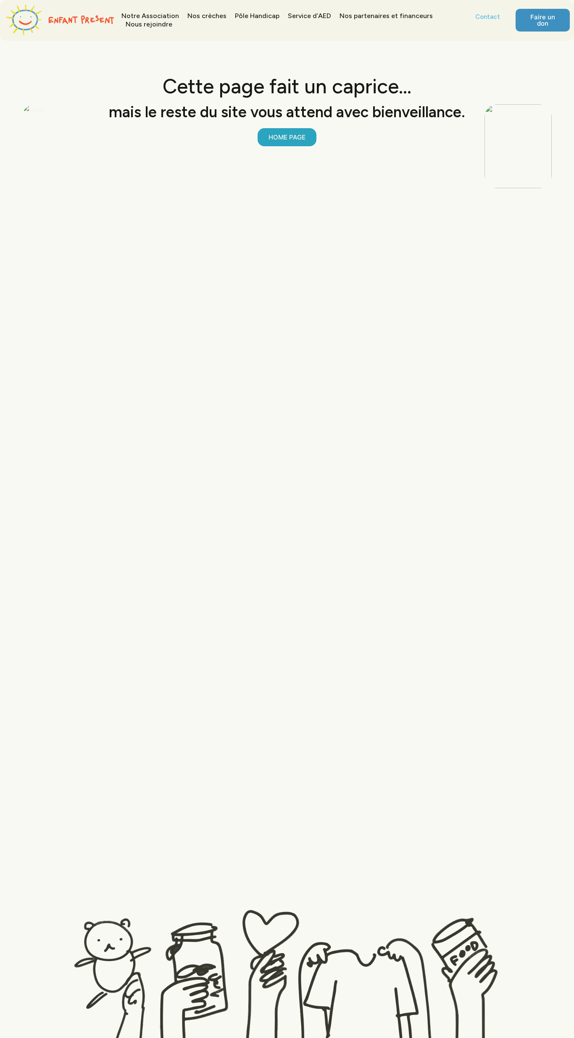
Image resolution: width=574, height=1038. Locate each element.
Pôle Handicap (257, 16)
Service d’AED (309, 16)
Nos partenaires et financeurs (386, 16)
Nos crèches (206, 16)
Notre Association (150, 16)
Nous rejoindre (149, 24)
